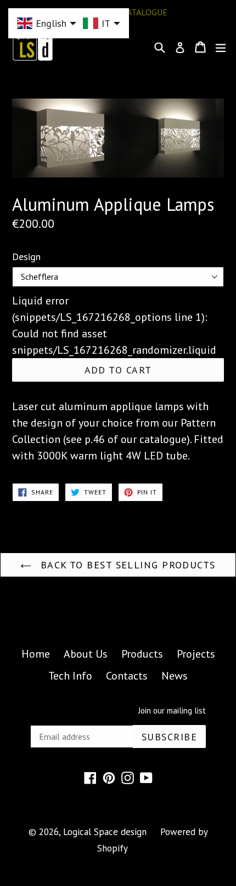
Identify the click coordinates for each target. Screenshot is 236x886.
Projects (196, 654)
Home (35, 654)
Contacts (127, 676)
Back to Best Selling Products (126, 565)
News (174, 676)
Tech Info (70, 676)
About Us (86, 654)
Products (142, 654)
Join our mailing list (172, 711)
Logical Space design (105, 832)
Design (26, 256)
